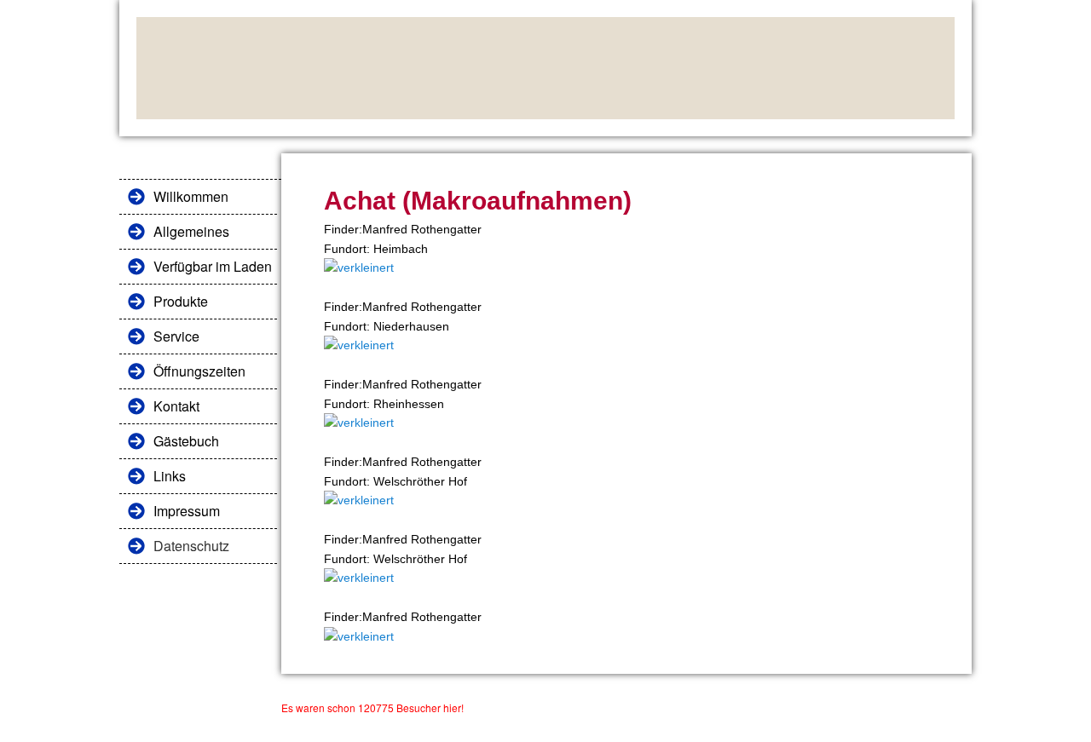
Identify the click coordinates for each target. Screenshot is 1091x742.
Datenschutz (191, 545)
